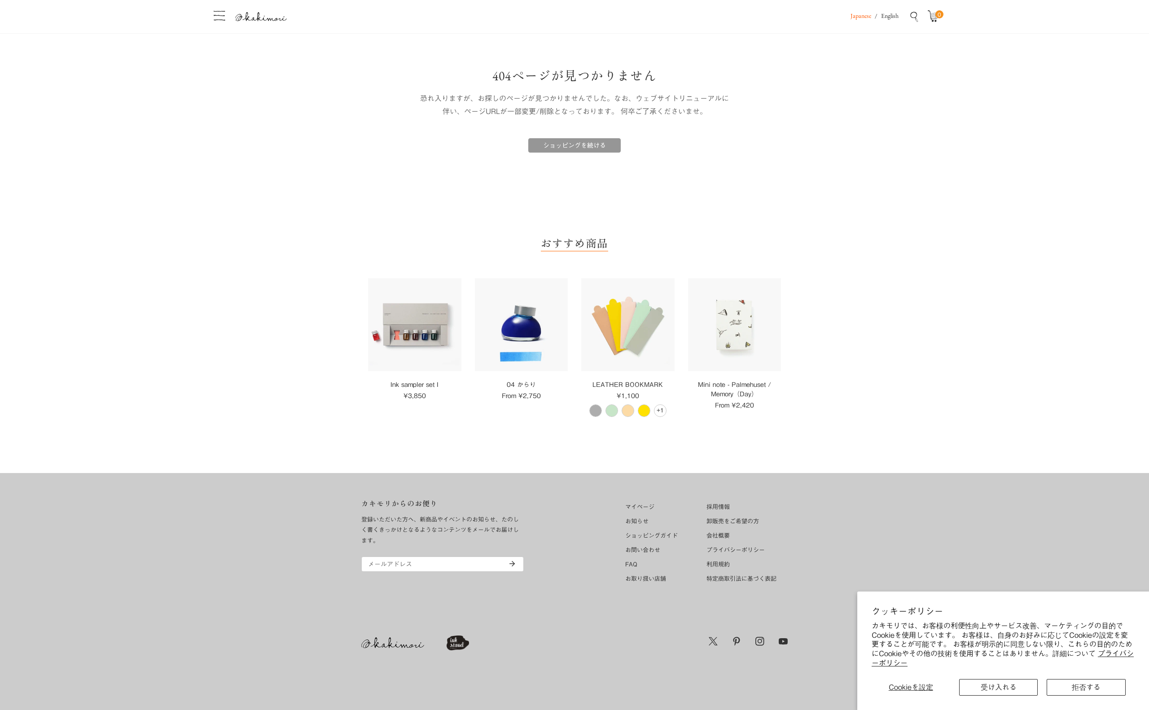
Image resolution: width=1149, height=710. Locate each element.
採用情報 (718, 507)
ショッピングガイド (651, 536)
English (890, 16)
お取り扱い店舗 (645, 579)
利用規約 (718, 564)
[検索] (914, 16)
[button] (934, 16)
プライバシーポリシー (735, 550)
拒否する (1086, 687)
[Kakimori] (261, 16)
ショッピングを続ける (574, 145)
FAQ (631, 564)
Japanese (861, 16)
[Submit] (512, 564)
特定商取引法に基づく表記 (741, 579)
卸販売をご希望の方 (732, 521)
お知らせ (637, 521)
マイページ (639, 507)
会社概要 (718, 536)
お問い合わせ (642, 550)
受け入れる (999, 687)
